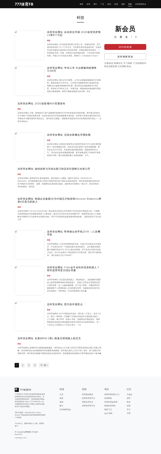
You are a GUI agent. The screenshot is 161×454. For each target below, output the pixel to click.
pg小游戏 (108, 413)
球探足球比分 (87, 402)
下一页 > (43, 365)
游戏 (116, 4)
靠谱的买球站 (110, 405)
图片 (95, 4)
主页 (61, 394)
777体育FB (24, 4)
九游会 (129, 394)
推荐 (81, 4)
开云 (128, 409)
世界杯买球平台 (88, 398)
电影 (123, 4)
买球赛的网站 (87, 394)
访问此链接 (125, 46)
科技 (130, 4)
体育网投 (108, 398)
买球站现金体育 (111, 402)
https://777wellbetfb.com (34, 401)
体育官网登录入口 (111, 394)
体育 (88, 4)
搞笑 (109, 4)
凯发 (128, 402)
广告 (102, 4)
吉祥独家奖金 (140, 4)
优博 (128, 405)
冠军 (128, 398)
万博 (128, 413)
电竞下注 (108, 409)
